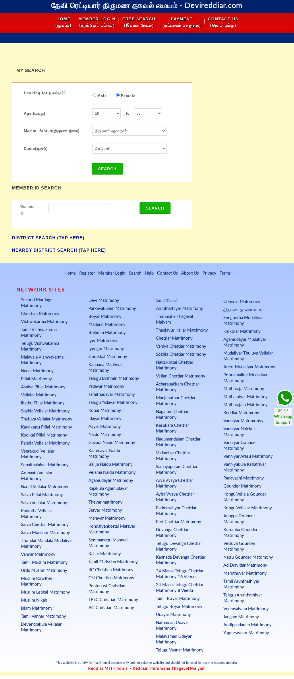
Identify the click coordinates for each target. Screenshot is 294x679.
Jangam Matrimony (241, 617)
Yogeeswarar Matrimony (246, 633)
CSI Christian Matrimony (111, 578)
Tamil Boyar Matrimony (178, 598)
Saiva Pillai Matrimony (42, 495)
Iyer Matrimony (102, 340)
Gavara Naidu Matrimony (111, 443)
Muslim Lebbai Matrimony (45, 592)
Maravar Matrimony (106, 518)
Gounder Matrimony (242, 486)
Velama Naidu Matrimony (112, 472)
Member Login (111, 273)
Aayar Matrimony (104, 426)
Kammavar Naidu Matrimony (104, 454)
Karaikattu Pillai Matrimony (46, 427)
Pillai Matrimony (36, 379)
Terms (225, 273)
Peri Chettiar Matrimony (178, 522)
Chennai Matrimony (241, 302)
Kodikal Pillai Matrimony (44, 435)
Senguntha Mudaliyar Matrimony (243, 321)
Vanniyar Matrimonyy (243, 421)
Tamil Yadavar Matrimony (111, 394)
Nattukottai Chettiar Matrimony (174, 365)
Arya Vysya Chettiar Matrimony (174, 483)
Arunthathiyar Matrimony (179, 308)
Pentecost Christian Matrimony (106, 589)
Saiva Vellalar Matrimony (44, 503)
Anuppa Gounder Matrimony (239, 519)
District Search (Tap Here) (48, 237)
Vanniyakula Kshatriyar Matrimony (244, 467)
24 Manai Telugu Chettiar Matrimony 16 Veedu (179, 574)
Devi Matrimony (103, 300)
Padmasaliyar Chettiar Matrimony (176, 511)
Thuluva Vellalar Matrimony (46, 419)
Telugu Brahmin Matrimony (113, 378)
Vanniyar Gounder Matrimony (240, 446)
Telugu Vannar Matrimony (180, 650)
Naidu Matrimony (104, 435)
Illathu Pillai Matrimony (43, 403)
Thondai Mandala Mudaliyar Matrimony (47, 544)
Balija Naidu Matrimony (110, 464)
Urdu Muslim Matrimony (44, 570)
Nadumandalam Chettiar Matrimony (178, 442)
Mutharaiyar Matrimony (245, 397)
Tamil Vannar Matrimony (43, 616)
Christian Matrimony (40, 314)
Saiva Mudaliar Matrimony (45, 533)
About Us (190, 273)
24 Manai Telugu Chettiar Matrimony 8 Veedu (179, 588)
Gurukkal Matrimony (107, 357)
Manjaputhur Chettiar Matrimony (176, 401)
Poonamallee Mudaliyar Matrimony (245, 378)
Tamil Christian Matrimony (113, 562)
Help (149, 273)
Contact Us (167, 273)
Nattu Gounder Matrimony (248, 557)
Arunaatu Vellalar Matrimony (36, 476)
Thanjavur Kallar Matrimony (182, 330)
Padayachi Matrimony (243, 478)
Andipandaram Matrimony (247, 625)
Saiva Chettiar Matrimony (45, 525)
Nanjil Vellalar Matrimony (44, 487)
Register (87, 273)
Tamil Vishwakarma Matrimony (39, 333)
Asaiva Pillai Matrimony (43, 387)
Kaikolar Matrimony (242, 331)
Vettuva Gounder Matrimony (239, 546)
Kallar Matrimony (104, 554)
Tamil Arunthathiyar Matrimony (241, 584)
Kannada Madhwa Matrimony (104, 368)
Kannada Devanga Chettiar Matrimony (180, 560)
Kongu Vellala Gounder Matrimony (244, 497)
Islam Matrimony (37, 608)
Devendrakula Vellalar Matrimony (41, 627)
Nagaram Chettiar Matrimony (172, 415)
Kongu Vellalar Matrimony (247, 508)
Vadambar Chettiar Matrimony (173, 456)
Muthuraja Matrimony (243, 389)
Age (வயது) (34, 113)
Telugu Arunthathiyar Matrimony (242, 598)
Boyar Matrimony (104, 316)
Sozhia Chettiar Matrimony (181, 354)
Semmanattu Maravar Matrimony (108, 543)
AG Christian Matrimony (111, 608)
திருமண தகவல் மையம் (244, 310)
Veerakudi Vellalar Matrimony (37, 454)
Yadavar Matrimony (106, 386)
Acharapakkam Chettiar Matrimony (177, 387)
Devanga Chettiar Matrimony (172, 533)
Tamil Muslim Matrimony (44, 562)
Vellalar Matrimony (39, 395)
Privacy (209, 273)
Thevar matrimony (105, 502)
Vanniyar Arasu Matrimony (248, 456)
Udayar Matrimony (173, 615)
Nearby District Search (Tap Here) (59, 250)
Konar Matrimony (104, 410)
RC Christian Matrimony (111, 570)
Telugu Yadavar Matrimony (113, 402)
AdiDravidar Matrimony (245, 565)
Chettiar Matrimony (174, 338)
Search (107, 169)
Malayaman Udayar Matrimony (174, 639)
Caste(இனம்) (36, 148)
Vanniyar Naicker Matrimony (239, 432)
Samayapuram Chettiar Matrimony (177, 470)
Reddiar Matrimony (241, 413)
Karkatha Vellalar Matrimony (36, 514)
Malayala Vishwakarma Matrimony (42, 360)
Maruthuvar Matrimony (245, 573)
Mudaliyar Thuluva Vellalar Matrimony (248, 356)
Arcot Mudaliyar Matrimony (249, 367)
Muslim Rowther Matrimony (36, 581)
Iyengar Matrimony (106, 349)
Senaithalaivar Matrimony (45, 465)
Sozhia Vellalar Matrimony (45, 411)
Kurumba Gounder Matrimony (240, 533)
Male (102, 96)
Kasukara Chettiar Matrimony (172, 428)
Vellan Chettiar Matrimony (180, 376)
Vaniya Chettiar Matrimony (181, 346)
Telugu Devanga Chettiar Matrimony (179, 546)
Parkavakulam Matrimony (112, 308)
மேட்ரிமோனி (167, 300)
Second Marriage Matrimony (37, 303)
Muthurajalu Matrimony (245, 405)
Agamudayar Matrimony (110, 480)
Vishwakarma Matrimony (44, 322)
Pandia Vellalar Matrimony (45, 443)
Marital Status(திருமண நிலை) (52, 131)
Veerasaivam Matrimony (246, 609)
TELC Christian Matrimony (113, 600)
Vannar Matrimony (38, 554)
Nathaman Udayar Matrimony (172, 626)
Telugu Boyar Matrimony (179, 606)
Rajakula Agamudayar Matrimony (108, 491)
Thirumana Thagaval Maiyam (174, 319)
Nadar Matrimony (37, 371)
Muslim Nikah (34, 600)
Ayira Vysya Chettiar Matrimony (175, 497)
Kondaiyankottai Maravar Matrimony (111, 529)
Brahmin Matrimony (107, 332)
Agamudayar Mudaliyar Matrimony (244, 342)
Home (70, 273)
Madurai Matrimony (106, 324)
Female (128, 96)
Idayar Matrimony (104, 418)
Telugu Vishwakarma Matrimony (40, 346)
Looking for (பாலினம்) (45, 93)
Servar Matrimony (105, 510)
